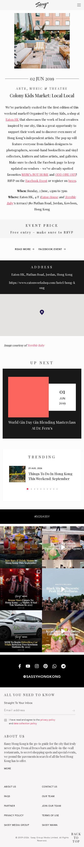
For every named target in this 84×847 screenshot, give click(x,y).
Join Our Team (51, 805)
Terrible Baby (35, 345)
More (7, 768)
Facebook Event (36, 181)
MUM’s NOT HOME (35, 174)
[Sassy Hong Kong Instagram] (37, 666)
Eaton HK (12, 119)
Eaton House (49, 197)
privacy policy (47, 719)
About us (10, 786)
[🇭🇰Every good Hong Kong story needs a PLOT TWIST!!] (63, 547)
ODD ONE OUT (65, 174)
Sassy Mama (50, 825)
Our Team (48, 796)
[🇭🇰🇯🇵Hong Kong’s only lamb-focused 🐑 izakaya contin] (63, 631)
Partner (9, 805)
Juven (72, 181)
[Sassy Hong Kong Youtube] (28, 666)
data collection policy (25, 723)
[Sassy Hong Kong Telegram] (63, 666)
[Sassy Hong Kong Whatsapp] (54, 666)
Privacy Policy (14, 815)
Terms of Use (50, 815)
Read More (23, 249)
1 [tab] (27, 489)
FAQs (7, 796)
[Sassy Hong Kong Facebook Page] (19, 666)
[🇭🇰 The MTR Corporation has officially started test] (21, 631)
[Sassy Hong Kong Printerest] (45, 666)
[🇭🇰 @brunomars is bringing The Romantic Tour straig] (21, 589)
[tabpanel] (42, 474)
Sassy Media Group (16, 825)
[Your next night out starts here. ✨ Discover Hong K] (21, 547)
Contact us (49, 786)
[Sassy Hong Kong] (42, 5)
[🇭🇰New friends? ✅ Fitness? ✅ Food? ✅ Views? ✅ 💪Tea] (63, 589)
